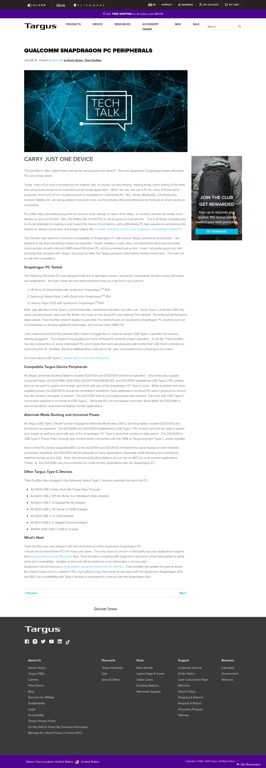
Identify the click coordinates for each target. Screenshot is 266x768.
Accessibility (36, 715)
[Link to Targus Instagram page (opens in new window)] (35, 642)
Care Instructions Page (193, 679)
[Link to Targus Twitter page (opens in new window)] (43, 642)
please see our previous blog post (85, 358)
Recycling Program (190, 709)
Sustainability (36, 703)
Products (73, 24)
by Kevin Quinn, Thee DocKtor (82, 60)
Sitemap (183, 715)
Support (167, 4)
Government (229, 673)
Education (228, 667)
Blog (31, 691)
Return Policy (187, 691)
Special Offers (111, 679)
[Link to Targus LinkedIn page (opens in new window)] (59, 642)
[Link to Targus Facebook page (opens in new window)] (27, 642)
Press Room (36, 685)
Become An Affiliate (41, 697)
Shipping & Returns (190, 697)
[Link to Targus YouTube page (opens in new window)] (51, 642)
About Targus (37, 667)
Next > (184, 593)
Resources (122, 24)
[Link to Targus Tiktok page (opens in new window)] (67, 642)
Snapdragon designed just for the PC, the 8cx (93, 566)
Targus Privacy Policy (42, 721)
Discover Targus (105, 608)
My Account (211, 4)
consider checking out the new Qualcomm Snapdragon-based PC (138, 229)
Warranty (184, 685)
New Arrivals (144, 667)
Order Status (186, 673)
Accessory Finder (150, 26)
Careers (33, 679)
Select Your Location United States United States (62, 761)
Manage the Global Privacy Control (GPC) (55, 733)
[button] (233, 764)
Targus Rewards (112, 667)
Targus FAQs (36, 673)
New (178, 24)
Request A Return (190, 703)
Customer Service (190, 667)
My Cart (234, 4)
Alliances (227, 679)
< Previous (30, 593)
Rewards (187, 4)
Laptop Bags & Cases (150, 673)
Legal (31, 709)
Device (97, 24)
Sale (196, 24)
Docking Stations (147, 685)
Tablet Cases (144, 679)
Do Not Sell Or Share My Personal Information (58, 727)
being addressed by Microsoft (51, 556)
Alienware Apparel (148, 691)
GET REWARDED (216, 232)
